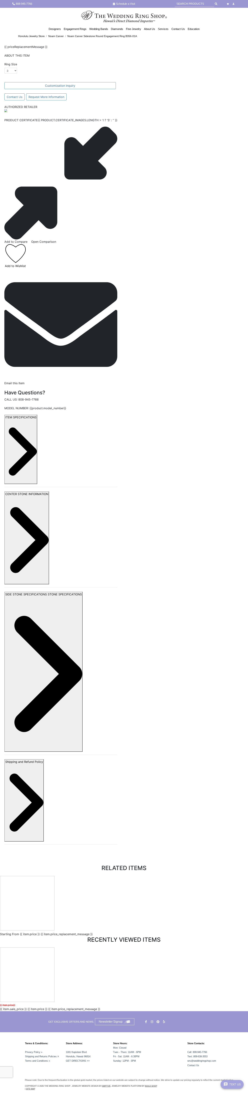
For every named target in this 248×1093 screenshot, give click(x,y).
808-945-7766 (28, 399)
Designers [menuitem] (55, 28)
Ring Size (10, 64)
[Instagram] (152, 1021)
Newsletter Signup (111, 1021)
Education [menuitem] (194, 28)
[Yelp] (164, 1021)
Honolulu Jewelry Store (31, 36)
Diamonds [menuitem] (117, 28)
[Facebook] (146, 1021)
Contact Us (14, 97)
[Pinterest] (158, 1021)
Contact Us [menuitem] (178, 28)
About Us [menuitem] (149, 28)
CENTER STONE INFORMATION (26, 494)
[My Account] (234, 4)
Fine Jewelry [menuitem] (133, 28)
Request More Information (46, 97)
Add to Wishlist (15, 266)
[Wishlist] (228, 4)
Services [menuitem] (163, 28)
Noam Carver (56, 36)
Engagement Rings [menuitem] (75, 28)
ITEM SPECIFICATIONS (20, 417)
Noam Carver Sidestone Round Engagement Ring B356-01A (102, 36)
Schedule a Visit (125, 3)
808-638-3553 (200, 1056)
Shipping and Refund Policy (24, 762)
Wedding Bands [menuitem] (98, 28)
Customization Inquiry (60, 85)
